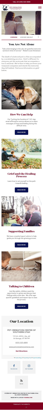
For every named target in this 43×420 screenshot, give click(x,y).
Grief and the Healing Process (22, 175)
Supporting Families (21, 231)
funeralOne (28, 397)
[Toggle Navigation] (38, 37)
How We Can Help (21, 114)
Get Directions (21, 351)
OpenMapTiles (27, 357)
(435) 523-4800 (24, 2)
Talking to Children (21, 286)
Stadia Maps (18, 357)
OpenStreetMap (37, 357)
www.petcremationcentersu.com (21, 347)
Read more (22, 132)
